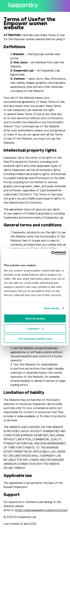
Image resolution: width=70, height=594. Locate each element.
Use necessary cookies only (35, 338)
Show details (51, 308)
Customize (33, 328)
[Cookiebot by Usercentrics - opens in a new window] (51, 253)
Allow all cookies (35, 318)
